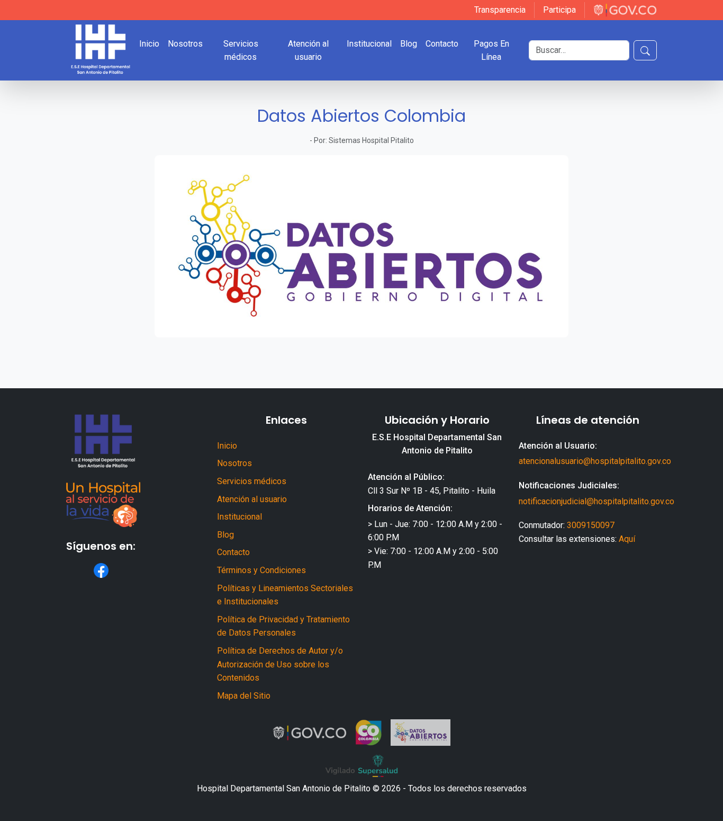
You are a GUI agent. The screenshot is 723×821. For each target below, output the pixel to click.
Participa (559, 10)
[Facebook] (101, 570)
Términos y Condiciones (261, 570)
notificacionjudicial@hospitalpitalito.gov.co (596, 501)
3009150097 (590, 525)
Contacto (233, 552)
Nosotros (234, 463)
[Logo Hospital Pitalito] (100, 50)
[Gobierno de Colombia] (625, 10)
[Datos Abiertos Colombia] (421, 732)
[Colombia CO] (368, 732)
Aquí (627, 539)
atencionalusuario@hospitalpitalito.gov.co (595, 461)
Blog (225, 535)
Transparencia (500, 10)
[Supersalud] (361, 766)
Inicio (227, 446)
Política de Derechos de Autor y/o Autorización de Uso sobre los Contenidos (280, 664)
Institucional (239, 517)
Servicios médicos (251, 481)
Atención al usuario (252, 499)
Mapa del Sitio (243, 696)
